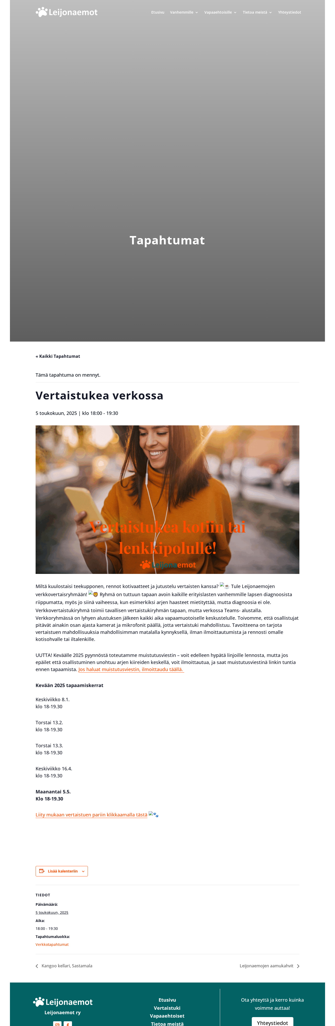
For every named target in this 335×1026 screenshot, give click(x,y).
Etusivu (157, 12)
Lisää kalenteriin (63, 871)
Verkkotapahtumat (52, 944)
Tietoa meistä (255, 12)
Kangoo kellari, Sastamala (66, 966)
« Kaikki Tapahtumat (58, 356)
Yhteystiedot (289, 12)
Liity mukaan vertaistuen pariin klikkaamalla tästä (91, 814)
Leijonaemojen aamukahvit (267, 966)
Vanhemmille (181, 12)
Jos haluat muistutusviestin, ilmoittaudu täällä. (131, 669)
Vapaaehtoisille (218, 12)
